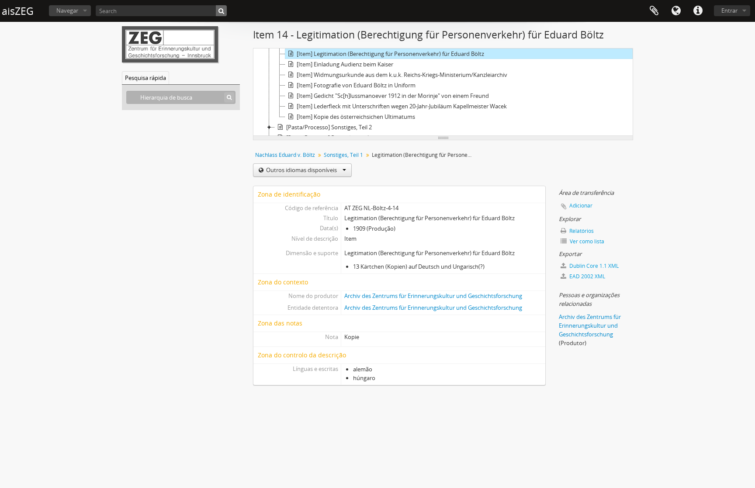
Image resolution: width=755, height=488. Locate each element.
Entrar (729, 10)
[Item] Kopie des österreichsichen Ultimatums (356, 117)
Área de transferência (654, 11)
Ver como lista (586, 241)
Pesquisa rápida (145, 78)
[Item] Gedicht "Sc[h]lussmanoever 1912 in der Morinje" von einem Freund (393, 96)
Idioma (676, 11)
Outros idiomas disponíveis (301, 170)
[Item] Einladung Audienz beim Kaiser (345, 64)
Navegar (67, 10)
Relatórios (581, 231)
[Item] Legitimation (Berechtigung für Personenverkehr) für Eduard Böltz (390, 54)
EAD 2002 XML (586, 276)
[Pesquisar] (221, 10)
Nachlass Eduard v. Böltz (285, 155)
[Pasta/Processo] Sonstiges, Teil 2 (329, 127)
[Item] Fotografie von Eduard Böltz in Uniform (356, 85)
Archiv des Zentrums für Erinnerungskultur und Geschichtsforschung (433, 296)
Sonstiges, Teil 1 (343, 155)
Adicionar (580, 205)
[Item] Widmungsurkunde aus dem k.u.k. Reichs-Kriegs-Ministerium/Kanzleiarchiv (402, 75)
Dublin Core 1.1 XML (593, 266)
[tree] (443, 92)
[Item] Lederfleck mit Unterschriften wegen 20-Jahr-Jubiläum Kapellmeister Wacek (402, 106)
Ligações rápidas (698, 11)
